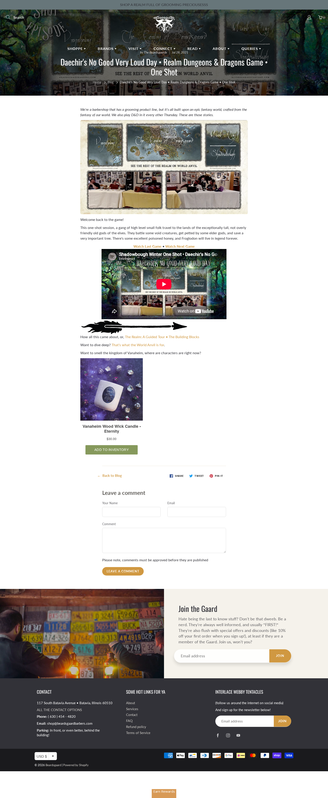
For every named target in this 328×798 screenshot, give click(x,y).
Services (132, 709)
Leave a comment (123, 571)
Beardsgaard (53, 765)
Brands (106, 48)
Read (193, 48)
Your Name (110, 503)
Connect (164, 48)
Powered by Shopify (76, 765)
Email (171, 503)
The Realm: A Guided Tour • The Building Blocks (162, 337)
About (220, 48)
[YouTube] (238, 735)
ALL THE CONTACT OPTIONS (59, 710)
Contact (131, 715)
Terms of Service (138, 733)
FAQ (129, 721)
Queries (250, 48)
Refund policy (136, 727)
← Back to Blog (109, 475)
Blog (111, 82)
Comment (109, 524)
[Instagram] (228, 735)
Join (280, 656)
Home (97, 82)
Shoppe (75, 48)
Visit (134, 48)
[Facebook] (218, 735)
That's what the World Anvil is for (138, 345)
